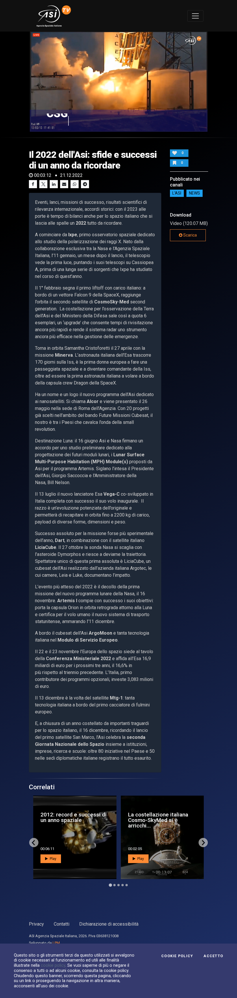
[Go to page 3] (118, 885)
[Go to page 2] (114, 885)
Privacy (36, 924)
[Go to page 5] (126, 885)
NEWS (194, 193)
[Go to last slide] (33, 842)
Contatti (61, 924)
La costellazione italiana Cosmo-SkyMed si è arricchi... (158, 820)
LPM (56, 943)
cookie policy (53, 965)
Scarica (189, 235)
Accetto (213, 956)
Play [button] (52, 859)
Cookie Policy (177, 956)
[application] (119, 82)
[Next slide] (203, 842)
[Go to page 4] (122, 885)
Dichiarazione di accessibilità (108, 924)
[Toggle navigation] (195, 16)
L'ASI (176, 193)
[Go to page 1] (110, 885)
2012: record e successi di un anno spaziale (73, 817)
